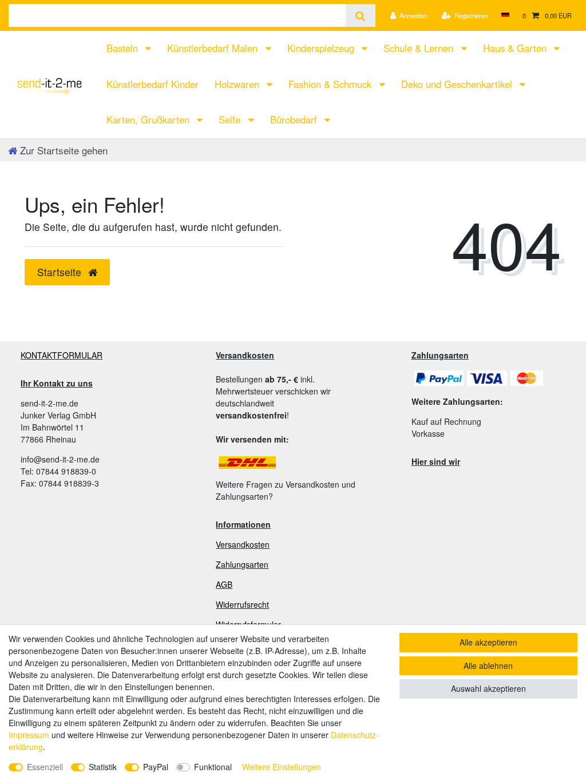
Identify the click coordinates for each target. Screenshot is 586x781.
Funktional (213, 766)
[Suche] (360, 15)
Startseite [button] (60, 272)
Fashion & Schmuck (331, 84)
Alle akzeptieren (488, 642)
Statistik (103, 766)
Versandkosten (243, 544)
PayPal (155, 766)
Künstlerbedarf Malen (213, 48)
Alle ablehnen (488, 665)
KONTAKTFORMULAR (61, 355)
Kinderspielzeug (322, 48)
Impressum (29, 734)
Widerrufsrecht (242, 604)
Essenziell (45, 766)
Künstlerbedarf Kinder (152, 84)
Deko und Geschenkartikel (458, 84)
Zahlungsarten (242, 564)
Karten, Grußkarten (149, 119)
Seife (231, 119)
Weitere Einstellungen (281, 766)
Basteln (123, 48)
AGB (224, 584)
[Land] (505, 15)
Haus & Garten (516, 48)
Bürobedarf (295, 119)
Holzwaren (238, 84)
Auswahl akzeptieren (488, 688)
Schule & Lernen (419, 48)
